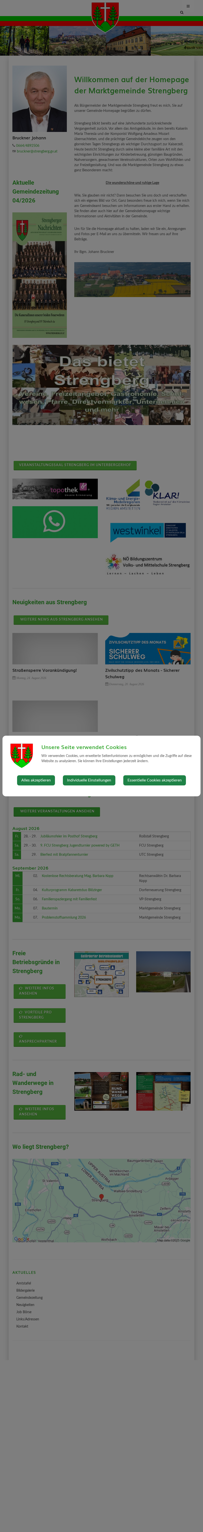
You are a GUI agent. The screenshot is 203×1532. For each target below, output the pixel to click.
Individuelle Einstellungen (89, 780)
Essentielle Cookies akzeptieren (154, 780)
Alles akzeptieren (36, 780)
